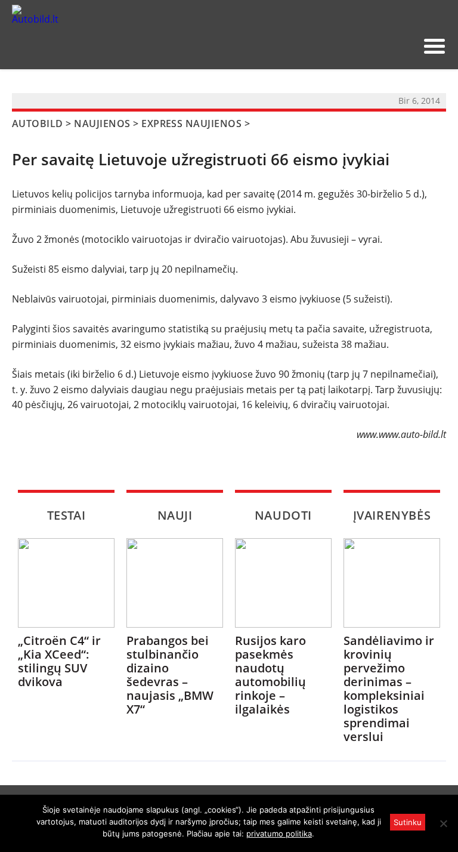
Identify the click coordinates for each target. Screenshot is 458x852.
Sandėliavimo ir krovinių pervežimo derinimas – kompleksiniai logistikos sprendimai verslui (389, 688)
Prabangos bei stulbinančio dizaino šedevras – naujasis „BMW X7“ (169, 675)
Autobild (37, 123)
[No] (443, 823)
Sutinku (408, 822)
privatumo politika (279, 833)
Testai (66, 515)
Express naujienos (191, 123)
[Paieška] (346, 46)
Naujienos (102, 123)
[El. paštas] (365, 46)
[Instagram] (403, 46)
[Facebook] (384, 46)
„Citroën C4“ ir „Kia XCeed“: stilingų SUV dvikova (59, 661)
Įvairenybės (392, 515)
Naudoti (283, 515)
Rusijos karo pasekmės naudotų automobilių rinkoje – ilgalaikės (270, 675)
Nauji (175, 515)
